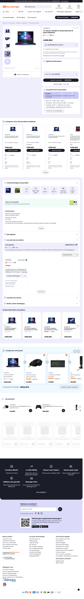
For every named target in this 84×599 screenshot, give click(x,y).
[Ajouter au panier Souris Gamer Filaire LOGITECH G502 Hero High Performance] (30, 410)
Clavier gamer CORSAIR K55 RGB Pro (54, 376)
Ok (60, 509)
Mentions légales (60, 543)
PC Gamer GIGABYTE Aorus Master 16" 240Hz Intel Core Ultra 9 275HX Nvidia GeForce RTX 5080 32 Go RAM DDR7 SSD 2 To (31, 330)
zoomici (62, 55)
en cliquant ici (70, 250)
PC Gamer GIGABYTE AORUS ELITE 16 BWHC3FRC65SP (70, 329)
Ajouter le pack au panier (69, 387)
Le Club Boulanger (34, 550)
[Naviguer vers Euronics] (15, 580)
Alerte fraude (59, 563)
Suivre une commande (9, 543)
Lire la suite (24, 272)
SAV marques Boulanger (36, 548)
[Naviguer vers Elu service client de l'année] (15, 584)
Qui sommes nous (34, 539)
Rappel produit (60, 561)
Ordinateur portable (34, 23)
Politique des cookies (62, 548)
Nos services (32, 544)
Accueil (4, 23)
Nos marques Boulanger (36, 546)
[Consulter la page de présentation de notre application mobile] (35, 526)
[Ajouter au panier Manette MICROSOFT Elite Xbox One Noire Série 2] (63, 410)
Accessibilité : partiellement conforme (67, 556)
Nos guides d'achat (8, 546)
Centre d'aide (6, 548)
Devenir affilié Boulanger (10, 573)
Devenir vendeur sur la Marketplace (13, 577)
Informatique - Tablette (14, 23)
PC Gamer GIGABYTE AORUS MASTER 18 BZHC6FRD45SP (10, 329)
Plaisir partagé (33, 541)
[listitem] (7, 39)
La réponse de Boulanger (13, 276)
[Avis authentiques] (70, 245)
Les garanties (59, 541)
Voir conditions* (41, 492)
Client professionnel (35, 554)
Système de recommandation (64, 550)
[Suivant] (38, 68)
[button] (81, 11)
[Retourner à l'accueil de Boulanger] (11, 7)
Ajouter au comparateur (23, 74)
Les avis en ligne (60, 552)
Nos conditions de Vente (63, 539)
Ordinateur (24, 23)
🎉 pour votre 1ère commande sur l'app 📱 (41, 1)
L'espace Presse (33, 543)
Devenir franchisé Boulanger (11, 571)
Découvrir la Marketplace (10, 575)
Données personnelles (62, 544)
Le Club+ (56, 49)
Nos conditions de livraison (10, 544)
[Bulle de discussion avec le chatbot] (78, 590)
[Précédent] (35, 68)
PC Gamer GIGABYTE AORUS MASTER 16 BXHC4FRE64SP (9, 376)
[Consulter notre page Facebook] (36, 514)
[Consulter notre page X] (39, 514)
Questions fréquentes (9, 541)
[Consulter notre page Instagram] (41, 514)
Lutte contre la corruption (63, 554)
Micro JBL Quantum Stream (75, 376)
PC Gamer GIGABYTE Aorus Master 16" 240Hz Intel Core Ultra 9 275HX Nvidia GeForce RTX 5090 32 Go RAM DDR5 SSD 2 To (51, 330)
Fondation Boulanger (35, 552)
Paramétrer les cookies (62, 546)
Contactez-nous (7, 539)
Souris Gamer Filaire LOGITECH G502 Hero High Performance (31, 376)
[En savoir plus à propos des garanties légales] (68, 84)
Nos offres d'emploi (8, 569)
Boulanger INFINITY (34, 556)
